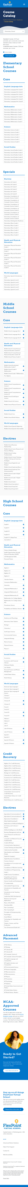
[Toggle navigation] (24, 4)
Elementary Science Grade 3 (11, 134)
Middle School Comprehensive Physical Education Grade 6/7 (12, 349)
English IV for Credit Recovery (12, 787)
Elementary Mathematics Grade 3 (13, 114)
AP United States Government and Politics (13, 987)
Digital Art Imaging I (9, 856)
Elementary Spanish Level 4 (11, 287)
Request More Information (12, 1109)
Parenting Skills (8, 905)
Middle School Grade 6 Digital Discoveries (12, 474)
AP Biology (7, 947)
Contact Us (6, 1150)
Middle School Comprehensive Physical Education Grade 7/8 (12, 353)
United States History (9, 674)
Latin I (5, 723)
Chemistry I (7, 628)
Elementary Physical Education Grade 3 (12, 254)
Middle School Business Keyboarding (10, 445)
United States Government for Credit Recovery (12, 792)
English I (6, 524)
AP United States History (10, 990)
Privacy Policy (6, 1178)
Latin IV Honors (8, 732)
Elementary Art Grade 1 (10, 182)
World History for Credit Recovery (13, 800)
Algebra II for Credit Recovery (12, 770)
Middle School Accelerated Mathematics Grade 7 (11, 366)
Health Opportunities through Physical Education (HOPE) (12, 553)
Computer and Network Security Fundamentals (13, 839)
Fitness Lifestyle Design (10, 550)
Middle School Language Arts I (12, 331)
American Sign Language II (11, 689)
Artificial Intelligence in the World (13, 830)
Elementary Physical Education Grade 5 (12, 262)
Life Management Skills (10, 556)
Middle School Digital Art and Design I (12, 464)
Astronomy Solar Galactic (11, 621)
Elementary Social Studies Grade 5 (13, 159)
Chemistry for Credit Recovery (12, 775)
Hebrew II (6, 721)
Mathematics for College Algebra (13, 598)
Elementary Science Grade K (11, 142)
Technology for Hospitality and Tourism (12, 920)
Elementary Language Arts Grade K (13, 101)
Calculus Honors (8, 579)
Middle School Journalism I (11, 484)
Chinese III (7, 700)
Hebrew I (6, 718)
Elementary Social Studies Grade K (13, 162)
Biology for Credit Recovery (11, 773)
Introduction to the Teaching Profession (12, 893)
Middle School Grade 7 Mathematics (14, 373)
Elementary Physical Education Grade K (12, 266)
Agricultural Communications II (12, 814)
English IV (6, 534)
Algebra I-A (7, 570)
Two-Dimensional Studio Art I (12, 927)
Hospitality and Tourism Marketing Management (10, 877)
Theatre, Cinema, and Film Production (11, 924)
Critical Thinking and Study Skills (13, 847)
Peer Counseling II (9, 910)
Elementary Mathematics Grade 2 (13, 112)
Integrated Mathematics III (11, 595)
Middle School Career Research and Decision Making (13, 450)
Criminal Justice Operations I (12, 845)
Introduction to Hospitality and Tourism (12, 889)
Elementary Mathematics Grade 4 (13, 117)
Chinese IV (7, 704)
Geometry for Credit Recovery (12, 789)
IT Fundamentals (8, 883)
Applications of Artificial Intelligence (13, 823)
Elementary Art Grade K (10, 194)
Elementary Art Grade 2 (10, 184)
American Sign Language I (11, 686)
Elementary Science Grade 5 (11, 139)
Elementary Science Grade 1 (11, 130)
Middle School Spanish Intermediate (13, 428)
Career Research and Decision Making (12, 835)
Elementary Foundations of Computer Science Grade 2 (11, 201)
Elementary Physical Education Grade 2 (12, 250)
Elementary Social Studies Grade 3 (13, 155)
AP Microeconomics (9, 974)
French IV (6, 715)
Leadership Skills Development (12, 896)
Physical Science (8, 645)
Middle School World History (12, 417)
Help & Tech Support (8, 1147)
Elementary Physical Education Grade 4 (12, 258)
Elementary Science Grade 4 (11, 137)
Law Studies (7, 667)
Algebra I (6, 568)
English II (6, 528)
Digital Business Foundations (12, 858)
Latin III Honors (8, 728)
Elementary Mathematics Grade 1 (13, 110)
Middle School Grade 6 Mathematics (10, 370)
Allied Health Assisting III (10, 821)
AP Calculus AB (8, 949)
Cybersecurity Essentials (10, 850)
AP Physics (7, 976)
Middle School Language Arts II (12, 334)
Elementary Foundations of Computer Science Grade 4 (11, 209)
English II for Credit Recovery (12, 782)
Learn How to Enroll (10, 1070)
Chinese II (6, 698)
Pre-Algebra (7, 376)
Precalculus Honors (9, 605)
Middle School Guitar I (10, 482)
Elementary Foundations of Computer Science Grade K (11, 217)
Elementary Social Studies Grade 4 (13, 157)
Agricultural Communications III (12, 816)
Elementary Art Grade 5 (10, 191)
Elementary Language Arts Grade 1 (13, 89)
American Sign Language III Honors (11, 692)
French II (6, 709)
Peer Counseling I (9, 907)
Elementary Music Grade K (11, 235)
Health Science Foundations (11, 874)
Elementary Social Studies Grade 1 (13, 150)
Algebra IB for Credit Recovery (12, 768)
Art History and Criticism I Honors (11, 826)
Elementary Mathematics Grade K (13, 121)
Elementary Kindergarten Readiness (13, 221)
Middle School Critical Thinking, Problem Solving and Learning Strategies (12, 459)
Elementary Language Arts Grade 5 (13, 99)
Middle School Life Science (11, 401)
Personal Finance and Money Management (12, 670)
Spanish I (6, 734)
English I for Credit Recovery (12, 780)
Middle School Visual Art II (11, 489)
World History (8, 678)
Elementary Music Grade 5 (11, 232)
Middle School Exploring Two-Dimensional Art (12, 470)
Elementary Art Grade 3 (10, 187)
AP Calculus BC (8, 952)
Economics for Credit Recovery (12, 777)
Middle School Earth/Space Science (11, 397)
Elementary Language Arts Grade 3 (13, 94)
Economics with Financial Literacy (11, 661)
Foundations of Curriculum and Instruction (12, 864)
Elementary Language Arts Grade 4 (13, 96)
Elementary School (10, 31)
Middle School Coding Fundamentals (10, 454)
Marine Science (8, 642)
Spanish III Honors (9, 740)
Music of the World (9, 903)
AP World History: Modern (11, 992)
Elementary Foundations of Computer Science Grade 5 (11, 213)
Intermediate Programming (11, 886)
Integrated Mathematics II (11, 592)
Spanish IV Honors (9, 743)
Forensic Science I (9, 861)
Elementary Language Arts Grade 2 (13, 92)
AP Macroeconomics (9, 972)
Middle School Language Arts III (12, 338)
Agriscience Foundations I (11, 818)
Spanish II (6, 737)
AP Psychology (8, 981)
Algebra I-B (7, 573)
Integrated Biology (9, 638)
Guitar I (6, 872)
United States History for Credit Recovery (12, 796)
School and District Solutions (11, 1143)
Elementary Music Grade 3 (11, 228)
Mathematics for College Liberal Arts (12, 601)
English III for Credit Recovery (12, 784)
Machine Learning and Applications (10, 899)
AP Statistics (7, 983)
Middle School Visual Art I (11, 486)
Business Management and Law (12, 832)
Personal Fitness (8, 559)
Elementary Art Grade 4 (10, 189)
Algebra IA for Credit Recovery (12, 766)
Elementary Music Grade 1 (11, 223)
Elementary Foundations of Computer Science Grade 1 (11, 197)
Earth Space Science (9, 631)
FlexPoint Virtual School (9, 20)
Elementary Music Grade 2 (11, 225)
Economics (7, 658)
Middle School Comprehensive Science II (12, 389)
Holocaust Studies (9, 665)
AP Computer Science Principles (12, 956)
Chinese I (6, 695)
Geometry (7, 585)
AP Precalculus (8, 979)
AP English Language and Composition (11, 959)
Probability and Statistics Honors (13, 608)
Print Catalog (9, 55)
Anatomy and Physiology (11, 618)
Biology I (6, 625)
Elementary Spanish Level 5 (11, 289)
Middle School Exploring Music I (12, 467)
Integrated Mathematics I (11, 588)
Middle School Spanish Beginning (13, 426)
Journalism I (7, 539)
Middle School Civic (9, 414)
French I (6, 707)
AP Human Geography (10, 969)
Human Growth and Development (13, 881)
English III (6, 531)
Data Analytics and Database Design (11, 853)
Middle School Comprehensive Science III (12, 393)
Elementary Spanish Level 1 (11, 280)
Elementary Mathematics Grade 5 (13, 119)
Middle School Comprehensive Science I (12, 385)
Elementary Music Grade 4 (11, 230)
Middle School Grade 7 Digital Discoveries (12, 478)
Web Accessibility (8, 1154)
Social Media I (8, 917)
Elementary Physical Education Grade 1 (12, 246)
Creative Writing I (9, 843)
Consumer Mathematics (10, 582)
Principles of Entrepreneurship (12, 912)
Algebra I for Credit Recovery (12, 763)
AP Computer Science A (10, 954)
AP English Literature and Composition (11, 964)
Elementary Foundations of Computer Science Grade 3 (11, 205)
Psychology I (7, 914)
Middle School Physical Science (12, 404)
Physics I (6, 648)
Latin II (6, 725)
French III (6, 712)
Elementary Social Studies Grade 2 (13, 152)
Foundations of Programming (12, 870)
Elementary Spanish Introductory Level (13, 276)
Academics (20, 20)
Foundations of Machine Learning (13, 867)
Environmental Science (10, 635)
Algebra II (6, 576)
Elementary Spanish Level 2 (11, 282)
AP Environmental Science (11, 967)
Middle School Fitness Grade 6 (12, 357)
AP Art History (8, 945)
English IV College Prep (10, 537)
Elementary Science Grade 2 (11, 132)
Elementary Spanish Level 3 (11, 285)
